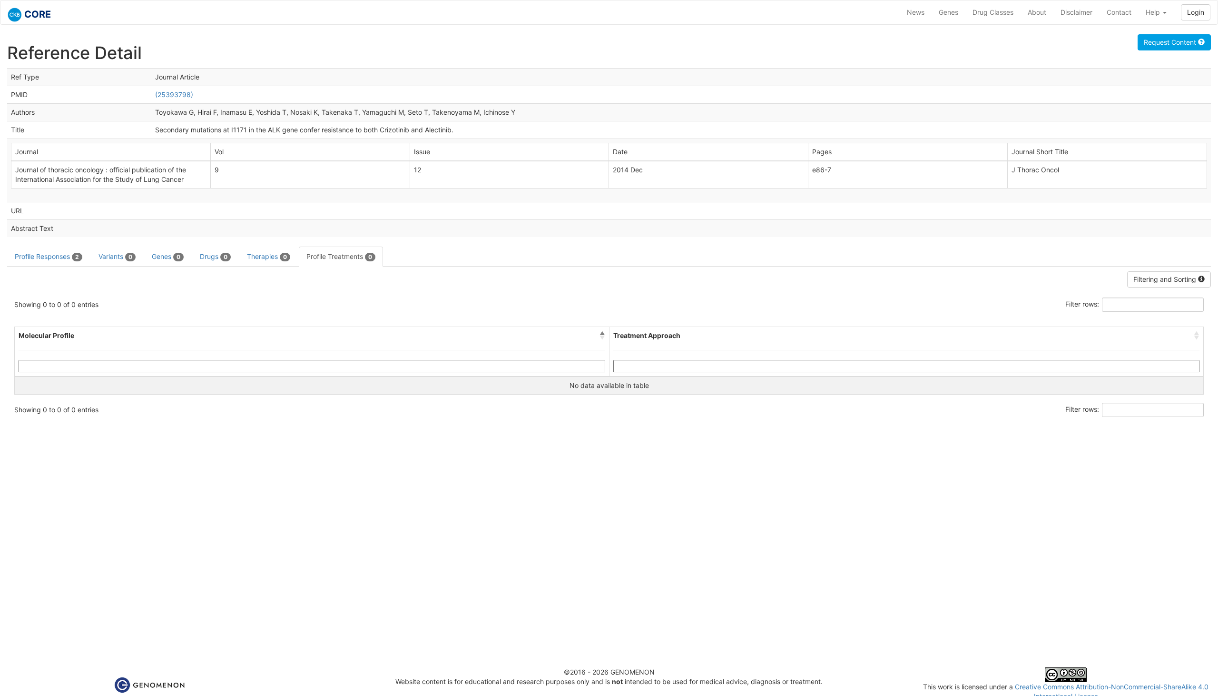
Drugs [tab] (213, 256)
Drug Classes (992, 12)
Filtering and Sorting (1165, 279)
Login (1195, 12)
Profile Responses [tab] (47, 256)
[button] (602, 335)
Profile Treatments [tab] (339, 256)
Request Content (1171, 42)
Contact (1119, 12)
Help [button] (1154, 12)
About (1037, 12)
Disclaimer (1076, 12)
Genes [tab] (166, 256)
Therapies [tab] (267, 256)
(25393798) (174, 94)
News (915, 12)
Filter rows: (1082, 304)
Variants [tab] (115, 256)
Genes (948, 12)
